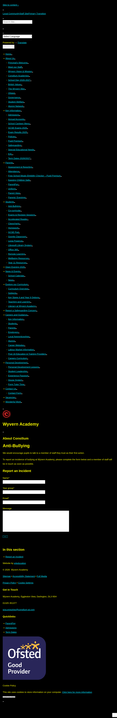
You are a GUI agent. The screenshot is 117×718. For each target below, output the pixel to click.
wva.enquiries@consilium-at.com (19, 609)
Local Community (11, 13)
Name (6, 478)
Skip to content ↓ (11, 5)
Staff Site (24, 13)
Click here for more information (77, 692)
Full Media (42, 576)
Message (7, 508)
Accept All (5, 696)
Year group (8, 488)
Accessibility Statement (24, 576)
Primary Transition (37, 13)
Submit (5, 536)
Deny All (13, 696)
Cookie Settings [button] (25, 583)
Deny (9, 696)
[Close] (3, 701)
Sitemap (7, 576)
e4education (20, 563)
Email (6, 498)
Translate (22, 42)
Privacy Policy (9, 583)
